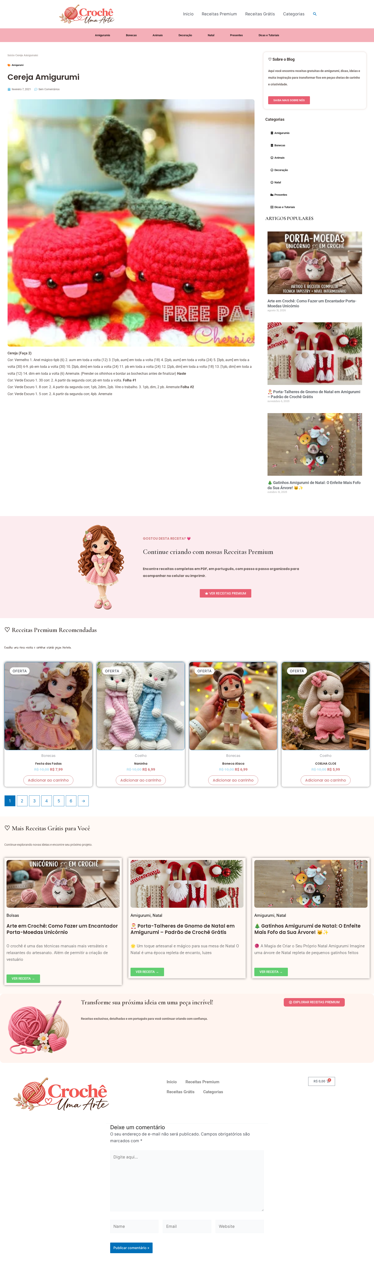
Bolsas (12, 915)
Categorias (294, 13)
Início (11, 55)
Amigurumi (18, 65)
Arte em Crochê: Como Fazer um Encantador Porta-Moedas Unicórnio (62, 929)
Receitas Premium (219, 13)
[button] (315, 14)
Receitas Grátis (260, 13)
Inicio (188, 13)
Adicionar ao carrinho (48, 780)
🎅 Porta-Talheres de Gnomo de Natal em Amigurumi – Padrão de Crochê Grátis (183, 929)
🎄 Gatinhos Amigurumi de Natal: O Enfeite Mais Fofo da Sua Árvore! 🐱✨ (307, 929)
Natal (157, 915)
